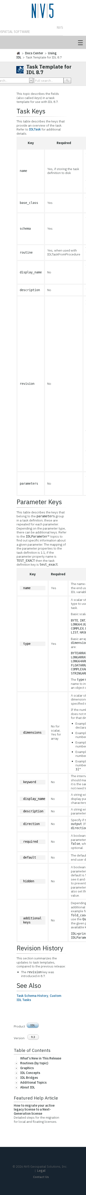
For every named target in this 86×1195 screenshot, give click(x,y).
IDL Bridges (29, 1078)
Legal (41, 1171)
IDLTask (35, 129)
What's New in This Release (40, 1058)
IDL (32, 1025)
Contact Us (41, 1177)
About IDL (27, 1087)
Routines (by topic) (34, 1063)
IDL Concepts (30, 1073)
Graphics (27, 1068)
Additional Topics (33, 1082)
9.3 (33, 1037)
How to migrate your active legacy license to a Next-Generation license (34, 1109)
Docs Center (34, 53)
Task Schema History (32, 996)
